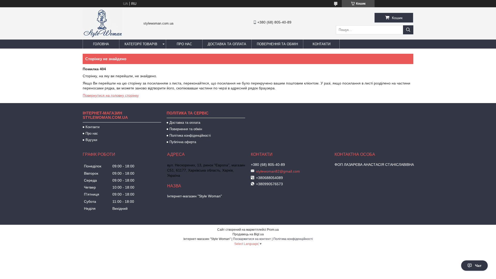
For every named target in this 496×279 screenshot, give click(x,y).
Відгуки (91, 140)
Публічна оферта (182, 142)
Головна (101, 44)
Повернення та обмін (277, 44)
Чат (478, 266)
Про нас (184, 44)
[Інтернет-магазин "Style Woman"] (102, 37)
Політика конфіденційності (190, 135)
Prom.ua (273, 229)
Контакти (321, 44)
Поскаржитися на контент (252, 239)
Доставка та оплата (227, 44)
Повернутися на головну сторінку (111, 95)
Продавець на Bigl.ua (248, 234)
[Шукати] (408, 29)
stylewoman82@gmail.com (278, 171)
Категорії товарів (141, 44)
